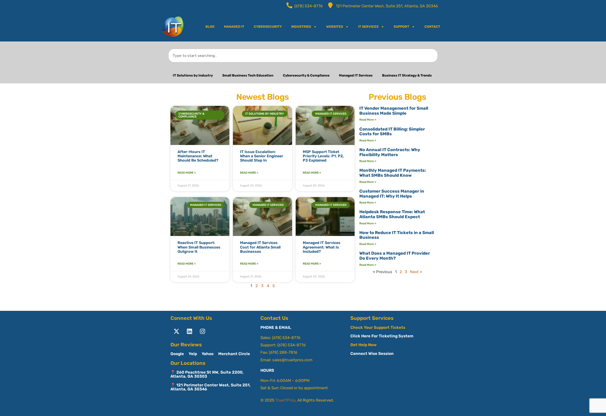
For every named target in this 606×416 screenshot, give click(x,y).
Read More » (187, 172)
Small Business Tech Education (247, 75)
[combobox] (303, 56)
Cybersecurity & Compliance (306, 75)
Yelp (193, 353)
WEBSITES (334, 27)
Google (177, 353)
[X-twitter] (176, 331)
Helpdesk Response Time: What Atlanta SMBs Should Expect (392, 214)
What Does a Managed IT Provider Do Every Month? (394, 256)
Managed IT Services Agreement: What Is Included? (321, 247)
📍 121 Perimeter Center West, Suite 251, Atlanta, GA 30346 (210, 387)
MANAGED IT (234, 27)
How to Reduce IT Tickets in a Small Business (396, 235)
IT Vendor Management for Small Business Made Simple (393, 111)
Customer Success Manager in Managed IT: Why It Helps (391, 194)
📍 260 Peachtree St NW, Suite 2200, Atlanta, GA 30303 (207, 374)
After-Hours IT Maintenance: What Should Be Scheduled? (198, 156)
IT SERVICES (368, 27)
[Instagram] (202, 331)
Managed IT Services (356, 75)
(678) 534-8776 (286, 337)
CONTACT (432, 27)
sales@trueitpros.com (292, 359)
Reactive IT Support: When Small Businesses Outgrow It (199, 247)
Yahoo (208, 353)
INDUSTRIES (301, 27)
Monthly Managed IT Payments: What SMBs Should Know (392, 173)
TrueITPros (285, 400)
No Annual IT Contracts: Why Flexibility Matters (389, 152)
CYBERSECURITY (268, 27)
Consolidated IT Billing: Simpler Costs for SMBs (392, 132)
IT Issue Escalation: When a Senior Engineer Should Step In (261, 156)
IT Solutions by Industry (193, 75)
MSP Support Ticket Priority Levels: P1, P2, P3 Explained (323, 156)
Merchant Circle (234, 353)
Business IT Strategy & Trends (407, 75)
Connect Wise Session (372, 353)
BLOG (209, 27)
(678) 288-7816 (283, 352)
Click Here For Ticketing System (381, 336)
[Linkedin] (189, 331)
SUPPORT (401, 27)
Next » (416, 271)
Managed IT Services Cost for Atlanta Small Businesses (260, 247)
